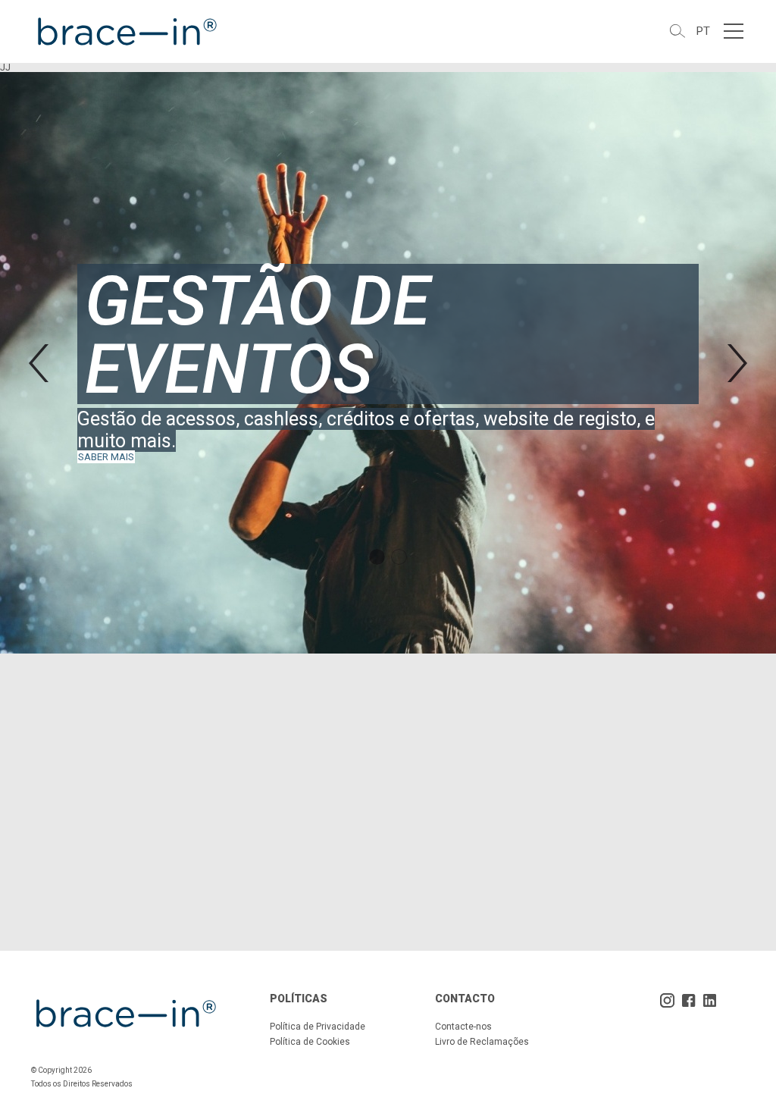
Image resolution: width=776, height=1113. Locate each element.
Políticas (298, 998)
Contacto (465, 998)
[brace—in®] (126, 31)
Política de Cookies (310, 1041)
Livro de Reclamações (482, 1041)
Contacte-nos (463, 1026)
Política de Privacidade (317, 1026)
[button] (38, 363)
